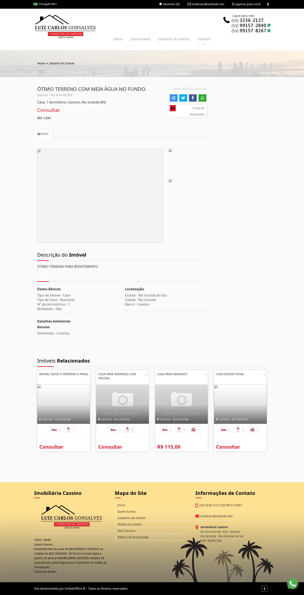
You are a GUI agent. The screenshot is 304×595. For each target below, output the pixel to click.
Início (120, 505)
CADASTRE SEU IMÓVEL (174, 39)
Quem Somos (126, 511)
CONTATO (204, 39)
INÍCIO (118, 39)
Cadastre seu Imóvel (131, 518)
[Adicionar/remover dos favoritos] (87, 375)
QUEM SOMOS (140, 39)
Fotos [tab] (45, 134)
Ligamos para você (247, 4)
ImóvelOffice (73, 588)
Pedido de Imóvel (128, 524)
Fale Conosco (125, 531)
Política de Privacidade (132, 537)
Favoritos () (171, 4)
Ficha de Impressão (197, 111)
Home (41, 63)
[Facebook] (267, 4)
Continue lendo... (46, 572)
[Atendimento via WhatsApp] (292, 583)
